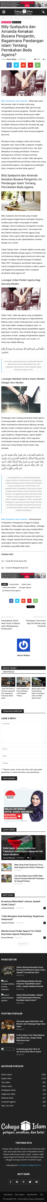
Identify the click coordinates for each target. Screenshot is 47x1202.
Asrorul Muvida (9, 858)
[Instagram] (17, 1182)
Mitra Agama (19, 1194)
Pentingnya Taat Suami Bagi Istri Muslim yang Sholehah (36, 623)
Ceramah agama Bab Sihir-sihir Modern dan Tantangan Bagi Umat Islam (30, 1024)
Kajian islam (6, 1078)
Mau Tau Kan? (6, 22)
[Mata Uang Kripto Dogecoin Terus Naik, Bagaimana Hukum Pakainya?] (6, 867)
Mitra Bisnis (8, 1194)
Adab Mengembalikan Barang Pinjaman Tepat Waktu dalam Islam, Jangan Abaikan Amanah (29, 983)
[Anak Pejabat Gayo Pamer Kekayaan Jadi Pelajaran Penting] (24, 682)
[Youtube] (36, 1182)
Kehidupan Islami (8, 1090)
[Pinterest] (23, 1182)
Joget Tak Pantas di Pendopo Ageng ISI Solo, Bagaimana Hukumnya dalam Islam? (8, 693)
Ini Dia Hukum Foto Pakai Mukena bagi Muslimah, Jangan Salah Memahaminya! (30, 1037)
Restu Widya (11, 59)
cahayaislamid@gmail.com (30, 1165)
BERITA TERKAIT (10, 668)
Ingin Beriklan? (32, 1194)
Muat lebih (23, 944)
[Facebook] (10, 1182)
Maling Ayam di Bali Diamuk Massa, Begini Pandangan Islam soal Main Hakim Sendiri (38, 693)
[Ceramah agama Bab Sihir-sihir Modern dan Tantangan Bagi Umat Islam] (7, 1024)
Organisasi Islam (8, 1094)
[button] (43, 11)
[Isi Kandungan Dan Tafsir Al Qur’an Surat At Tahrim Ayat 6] (7, 1051)
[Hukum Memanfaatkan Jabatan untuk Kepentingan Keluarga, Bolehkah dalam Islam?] (7, 998)
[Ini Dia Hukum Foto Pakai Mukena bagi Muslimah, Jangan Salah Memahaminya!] (7, 1038)
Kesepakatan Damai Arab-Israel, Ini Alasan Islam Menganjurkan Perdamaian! (10, 624)
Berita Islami (16, 22)
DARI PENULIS (8, 672)
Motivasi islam (7, 1098)
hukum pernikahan (9, 587)
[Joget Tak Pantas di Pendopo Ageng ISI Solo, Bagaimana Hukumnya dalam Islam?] (8, 682)
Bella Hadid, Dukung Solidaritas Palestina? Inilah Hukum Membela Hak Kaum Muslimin (23, 851)
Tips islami (5, 1082)
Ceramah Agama (8, 1102)
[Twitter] (30, 1182)
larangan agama (25, 587)
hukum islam (26, 584)
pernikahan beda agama (11, 590)
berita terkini (14, 584)
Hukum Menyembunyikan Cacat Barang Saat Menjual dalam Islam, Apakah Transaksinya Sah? (31, 969)
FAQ (41, 1194)
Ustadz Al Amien (7, 908)
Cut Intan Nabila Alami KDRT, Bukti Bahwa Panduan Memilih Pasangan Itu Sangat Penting (29, 878)
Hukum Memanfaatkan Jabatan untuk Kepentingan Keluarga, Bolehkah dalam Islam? (29, 997)
